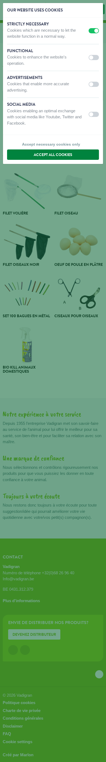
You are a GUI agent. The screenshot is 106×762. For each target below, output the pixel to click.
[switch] (94, 30)
